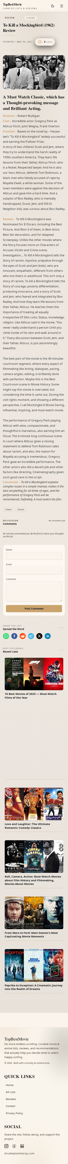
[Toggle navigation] (61, 6)
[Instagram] (6, 1146)
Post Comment (34, 608)
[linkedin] (48, 636)
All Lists (10, 1092)
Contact (10, 1106)
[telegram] (31, 636)
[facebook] (14, 636)
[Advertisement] (34, 741)
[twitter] (39, 636)
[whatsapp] (6, 636)
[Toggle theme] (52, 6)
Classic (8, 509)
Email (9, 564)
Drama (21, 509)
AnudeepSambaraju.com (19, 1153)
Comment (11, 579)
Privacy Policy (14, 1113)
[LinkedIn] (22, 1146)
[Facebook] (14, 1146)
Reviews (11, 1099)
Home (9, 1085)
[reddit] (23, 636)
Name (9, 549)
